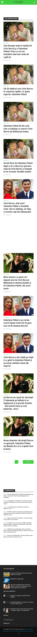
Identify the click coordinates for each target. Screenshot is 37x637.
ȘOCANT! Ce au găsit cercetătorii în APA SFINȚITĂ (20, 596)
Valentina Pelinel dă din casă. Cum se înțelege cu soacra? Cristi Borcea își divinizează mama (18, 128)
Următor (27, 462)
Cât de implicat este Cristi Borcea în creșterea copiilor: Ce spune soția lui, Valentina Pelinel (18, 91)
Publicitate (7, 623)
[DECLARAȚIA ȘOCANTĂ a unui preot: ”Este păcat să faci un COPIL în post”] (7, 604)
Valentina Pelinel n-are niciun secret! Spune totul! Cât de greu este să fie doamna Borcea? (18, 323)
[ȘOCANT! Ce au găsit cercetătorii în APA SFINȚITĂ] (7, 597)
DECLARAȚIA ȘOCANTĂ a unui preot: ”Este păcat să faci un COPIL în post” (22, 602)
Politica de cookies (28, 631)
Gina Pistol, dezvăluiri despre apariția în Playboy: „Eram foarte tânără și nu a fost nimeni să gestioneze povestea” (21, 586)
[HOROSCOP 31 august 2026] (7, 580)
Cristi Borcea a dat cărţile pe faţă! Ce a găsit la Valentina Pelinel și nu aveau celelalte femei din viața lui (18, 361)
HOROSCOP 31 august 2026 (17, 579)
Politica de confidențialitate (15, 631)
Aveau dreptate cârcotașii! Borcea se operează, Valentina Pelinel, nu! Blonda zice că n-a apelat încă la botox (18, 444)
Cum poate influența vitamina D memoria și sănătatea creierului (21, 573)
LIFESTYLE (6, 43)
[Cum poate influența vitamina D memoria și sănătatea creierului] (7, 574)
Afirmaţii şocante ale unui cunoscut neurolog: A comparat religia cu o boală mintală (22, 609)
